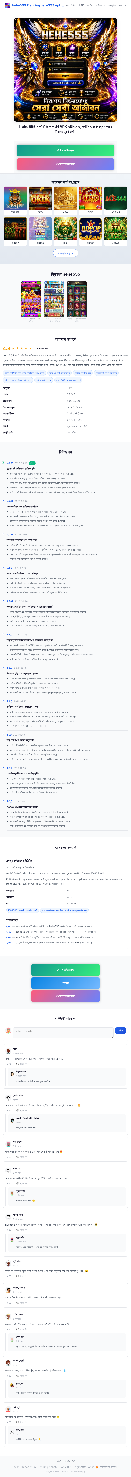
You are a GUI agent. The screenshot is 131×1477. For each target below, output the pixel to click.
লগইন (89, 5)
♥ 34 (9, 1183)
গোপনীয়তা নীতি (69, 1461)
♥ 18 (9, 1329)
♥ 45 (9, 1110)
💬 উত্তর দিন (21, 1064)
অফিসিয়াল (70, 5)
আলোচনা (123, 5)
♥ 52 (9, 1303)
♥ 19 (9, 1230)
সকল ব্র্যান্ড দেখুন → (65, 252)
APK (81, 5)
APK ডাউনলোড (65, 150)
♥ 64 (9, 1064)
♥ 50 (9, 1276)
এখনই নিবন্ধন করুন (65, 164)
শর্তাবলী (58, 1461)
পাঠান (120, 1030)
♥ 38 (9, 1422)
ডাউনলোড (100, 5)
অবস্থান (112, 5)
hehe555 (8, 355)
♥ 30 (9, 1157)
